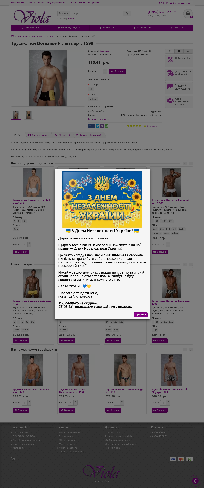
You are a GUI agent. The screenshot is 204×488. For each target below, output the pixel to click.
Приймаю (140, 314)
